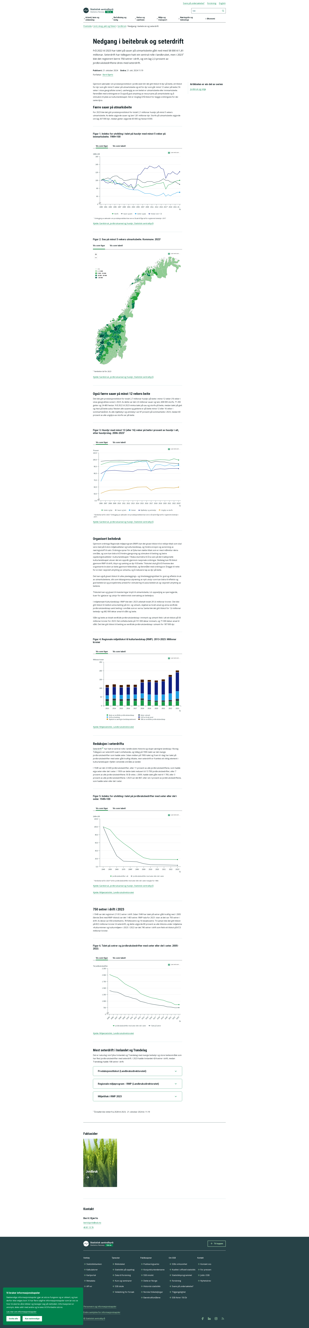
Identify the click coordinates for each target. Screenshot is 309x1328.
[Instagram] (216, 1318)
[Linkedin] (209, 1318)
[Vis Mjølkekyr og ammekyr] (147, 510)
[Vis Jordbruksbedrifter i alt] (119, 876)
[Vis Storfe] (115, 214)
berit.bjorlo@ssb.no (92, 1222)
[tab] (102, 145)
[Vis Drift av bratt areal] (146, 717)
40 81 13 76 (88, 1227)
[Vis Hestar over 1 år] (155, 214)
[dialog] (43, 1306)
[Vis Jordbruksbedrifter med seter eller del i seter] (147, 876)
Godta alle (13, 1318)
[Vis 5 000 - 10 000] (100, 273)
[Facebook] (202, 1318)
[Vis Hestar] (132, 510)
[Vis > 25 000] (99, 277)
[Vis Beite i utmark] (144, 715)
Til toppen (218, 1243)
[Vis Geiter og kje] (140, 214)
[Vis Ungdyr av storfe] (166, 510)
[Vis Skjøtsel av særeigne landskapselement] (121, 719)
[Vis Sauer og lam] (127, 214)
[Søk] (223, 10)
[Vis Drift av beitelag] (113, 717)
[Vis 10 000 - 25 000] (101, 275)
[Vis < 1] (97, 269)
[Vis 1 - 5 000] (99, 271)
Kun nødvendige (32, 1318)
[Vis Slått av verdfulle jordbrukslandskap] (152, 719)
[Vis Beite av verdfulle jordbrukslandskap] (121, 715)
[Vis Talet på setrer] (155, 1026)
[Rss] (223, 1318)
